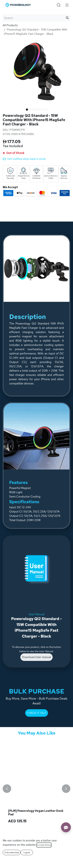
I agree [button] (26, 852)
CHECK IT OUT (36, 713)
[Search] (67, 18)
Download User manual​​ (36, 657)
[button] (6, 108)
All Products (10, 25)
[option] (36, 788)
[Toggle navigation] (67, 5)
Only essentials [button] (11, 852)
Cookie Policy (44, 845)
